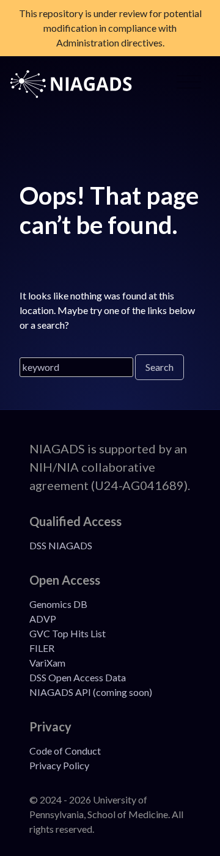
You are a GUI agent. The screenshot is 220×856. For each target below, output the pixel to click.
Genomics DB (58, 604)
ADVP (42, 618)
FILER (41, 648)
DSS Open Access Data (77, 677)
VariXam (47, 662)
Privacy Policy (59, 765)
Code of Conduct (65, 750)
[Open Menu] (188, 84)
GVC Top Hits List (67, 633)
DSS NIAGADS (60, 545)
